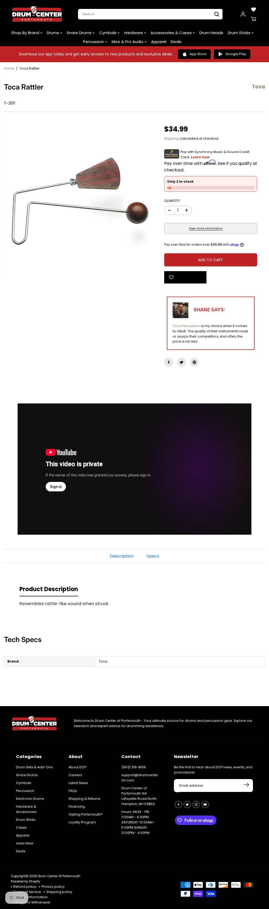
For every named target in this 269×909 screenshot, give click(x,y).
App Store (197, 53)
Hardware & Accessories (26, 809)
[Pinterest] (194, 362)
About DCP (77, 767)
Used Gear (25, 843)
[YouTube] (205, 804)
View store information (206, 228)
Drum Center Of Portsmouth (59, 876)
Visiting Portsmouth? (85, 814)
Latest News (78, 783)
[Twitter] (181, 362)
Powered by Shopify (25, 881)
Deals (176, 41)
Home (9, 68)
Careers (75, 775)
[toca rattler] (80, 202)
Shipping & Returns (84, 798)
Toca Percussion (186, 326)
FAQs (73, 791)
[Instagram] (196, 804)
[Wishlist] (253, 9)
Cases (21, 827)
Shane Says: (209, 309)
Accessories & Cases (172, 32)
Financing (77, 806)
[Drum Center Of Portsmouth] (37, 14)
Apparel (158, 41)
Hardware (134, 32)
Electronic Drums (30, 798)
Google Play (235, 53)
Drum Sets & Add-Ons (34, 767)
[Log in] (243, 14)
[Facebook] (168, 362)
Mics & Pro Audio (128, 41)
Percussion (94, 41)
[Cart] (253, 19)
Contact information (30, 897)
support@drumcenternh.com (139, 777)
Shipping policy (59, 892)
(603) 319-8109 (133, 767)
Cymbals (108, 32)
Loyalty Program (82, 822)
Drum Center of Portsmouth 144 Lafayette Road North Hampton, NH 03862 (139, 796)
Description (122, 556)
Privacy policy (53, 886)
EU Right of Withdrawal (31, 902)
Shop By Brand (25, 32)
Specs (153, 556)
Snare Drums (79, 32)
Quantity (172, 200)
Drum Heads (211, 32)
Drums (53, 32)
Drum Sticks (239, 32)
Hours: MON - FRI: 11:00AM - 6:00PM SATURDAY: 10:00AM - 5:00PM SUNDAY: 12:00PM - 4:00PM (138, 822)
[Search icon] (217, 14)
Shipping (171, 138)
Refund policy (24, 886)
